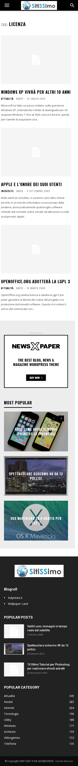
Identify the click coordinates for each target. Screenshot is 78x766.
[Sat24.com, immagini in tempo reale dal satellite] (14, 631)
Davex (19, 98)
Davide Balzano (64, 761)
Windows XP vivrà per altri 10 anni (36, 92)
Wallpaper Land (18, 604)
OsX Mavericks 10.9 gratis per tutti (36, 520)
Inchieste (7, 191)
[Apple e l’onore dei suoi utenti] (36, 152)
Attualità (7, 99)
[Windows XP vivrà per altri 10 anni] (36, 59)
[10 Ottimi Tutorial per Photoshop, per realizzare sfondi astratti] (14, 669)
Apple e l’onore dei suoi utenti (31, 184)
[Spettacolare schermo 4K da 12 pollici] (14, 649)
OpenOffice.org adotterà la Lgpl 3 (35, 281)
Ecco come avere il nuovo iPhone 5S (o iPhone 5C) (36, 431)
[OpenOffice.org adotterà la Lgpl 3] (36, 249)
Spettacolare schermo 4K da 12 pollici (36, 476)
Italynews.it (15, 598)
